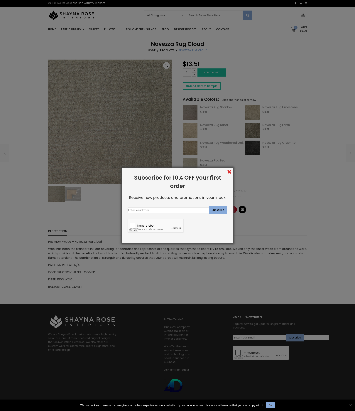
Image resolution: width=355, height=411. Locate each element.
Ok (270, 405)
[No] (350, 405)
